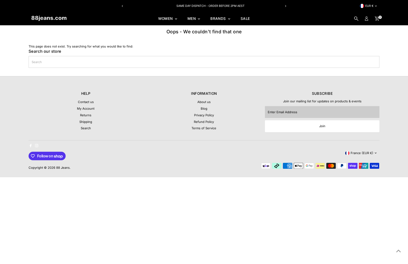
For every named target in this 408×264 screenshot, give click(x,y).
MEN (192, 18)
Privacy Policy (204, 115)
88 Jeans (63, 167)
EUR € (369, 6)
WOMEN (166, 18)
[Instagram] (36, 146)
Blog (204, 108)
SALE (245, 18)
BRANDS (218, 18)
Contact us (86, 102)
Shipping (85, 122)
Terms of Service (203, 128)
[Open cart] (376, 19)
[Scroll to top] (398, 251)
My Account (85, 108)
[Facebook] (31, 146)
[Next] (285, 6)
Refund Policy (204, 122)
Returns (85, 115)
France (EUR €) (362, 153)
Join (322, 126)
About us (204, 102)
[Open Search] (356, 19)
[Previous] (122, 6)
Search (86, 128)
